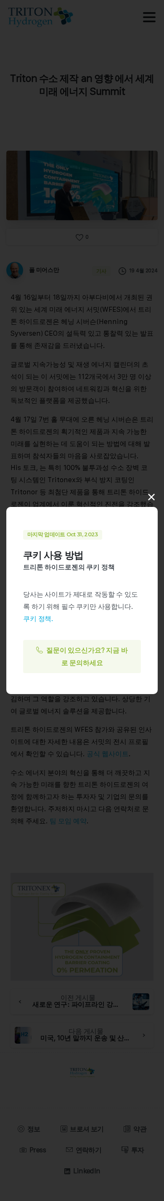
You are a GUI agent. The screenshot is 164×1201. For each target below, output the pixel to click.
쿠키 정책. (38, 618)
